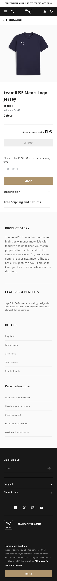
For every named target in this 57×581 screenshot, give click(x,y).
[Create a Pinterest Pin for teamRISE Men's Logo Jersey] (50, 131)
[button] (6, 11)
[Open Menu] (6, 11)
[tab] (16, 85)
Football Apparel (14, 20)
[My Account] (45, 11)
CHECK (28, 180)
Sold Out (28, 142)
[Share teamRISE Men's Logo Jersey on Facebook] (46, 131)
